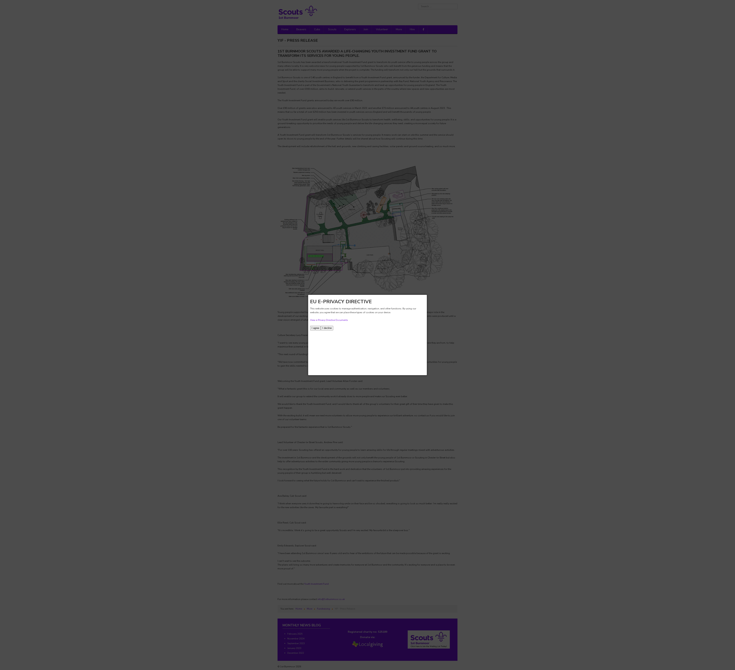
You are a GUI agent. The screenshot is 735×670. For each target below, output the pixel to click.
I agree (315, 328)
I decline (327, 328)
